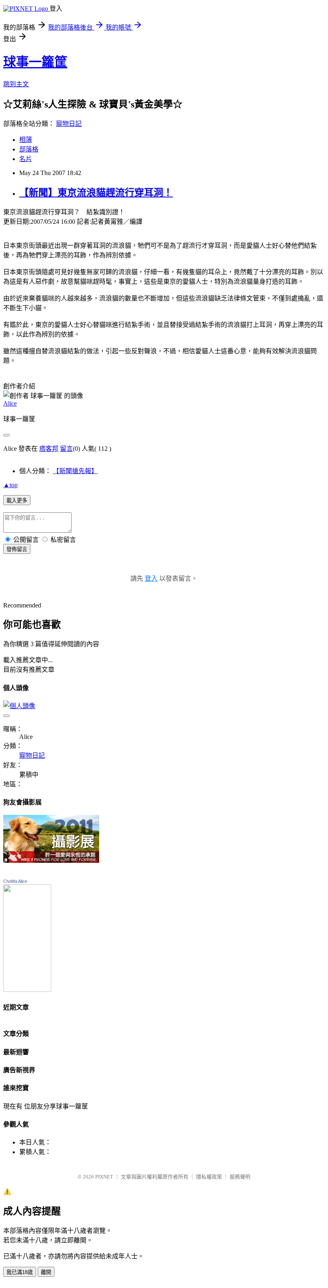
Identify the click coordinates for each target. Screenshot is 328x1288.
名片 (25, 158)
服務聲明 (240, 1177)
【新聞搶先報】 (75, 471)
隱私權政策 (209, 1177)
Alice (10, 403)
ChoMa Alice (15, 881)
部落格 (28, 149)
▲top (10, 485)
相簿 (25, 139)
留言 (66, 448)
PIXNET (104, 1177)
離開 (46, 1272)
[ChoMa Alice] (27, 989)
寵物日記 (69, 123)
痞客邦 (48, 448)
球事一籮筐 (35, 62)
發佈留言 (16, 549)
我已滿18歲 (19, 1272)
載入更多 (16, 501)
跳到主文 (16, 84)
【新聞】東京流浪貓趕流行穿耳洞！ (96, 192)
